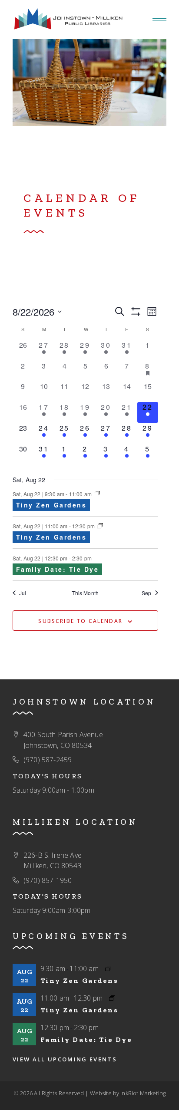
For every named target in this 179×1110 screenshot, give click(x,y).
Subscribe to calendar (80, 621)
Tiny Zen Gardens (51, 505)
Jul (22, 593)
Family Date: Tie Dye (57, 569)
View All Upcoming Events (65, 1059)
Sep (146, 593)
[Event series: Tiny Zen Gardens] (97, 493)
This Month (85, 593)
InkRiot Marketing (143, 1093)
